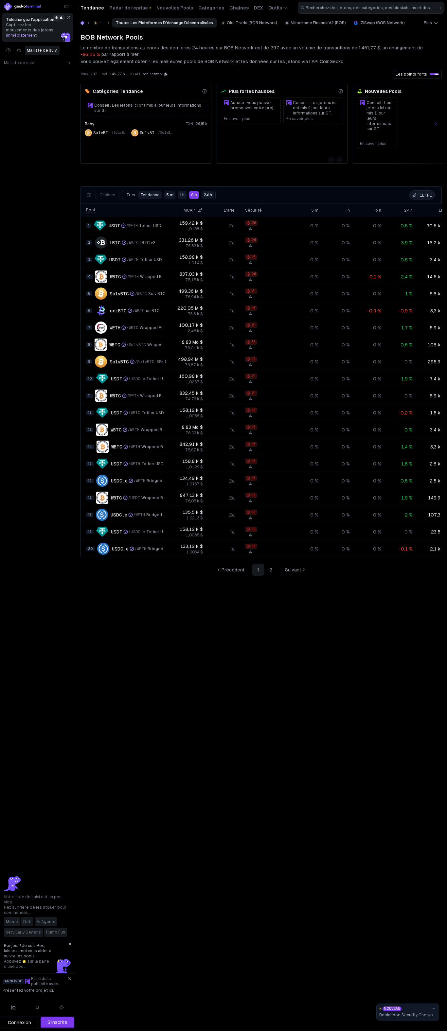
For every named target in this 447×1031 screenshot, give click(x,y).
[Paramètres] (61, 1007)
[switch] (434, 74)
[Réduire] (66, 6)
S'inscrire (57, 1022)
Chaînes (107, 195)
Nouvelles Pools (383, 91)
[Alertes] (37, 1007)
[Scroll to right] (439, 124)
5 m (169, 195)
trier (143, 195)
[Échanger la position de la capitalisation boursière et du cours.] (200, 210)
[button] (166, 74)
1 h (182, 195)
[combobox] (371, 8)
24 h (208, 195)
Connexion (19, 1022)
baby (90, 124)
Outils (275, 7)
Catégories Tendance (118, 91)
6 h (194, 195)
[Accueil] (82, 23)
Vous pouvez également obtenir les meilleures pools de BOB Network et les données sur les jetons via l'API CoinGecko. (212, 61)
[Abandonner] (68, 17)
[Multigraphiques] (13, 1007)
